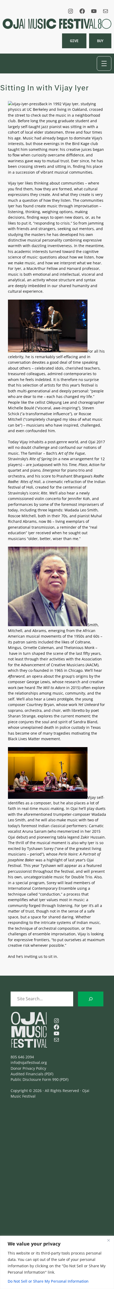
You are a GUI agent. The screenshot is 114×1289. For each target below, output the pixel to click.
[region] (57, 1262)
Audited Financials (27, 1073)
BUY (100, 40)
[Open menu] (104, 63)
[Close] (108, 1240)
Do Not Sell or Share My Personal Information (48, 1281)
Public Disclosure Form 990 (35, 1079)
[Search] (90, 999)
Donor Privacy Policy (28, 1068)
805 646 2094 (22, 1056)
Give (74, 40)
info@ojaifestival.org (29, 1062)
